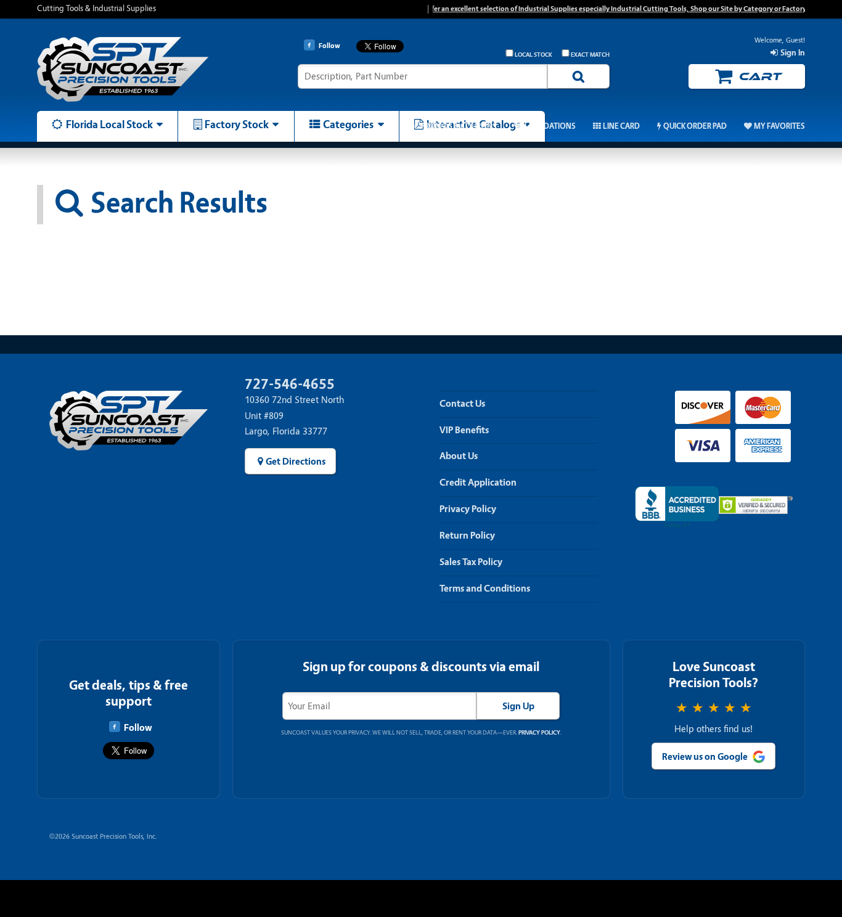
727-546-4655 (290, 384)
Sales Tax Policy (470, 562)
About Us (458, 456)
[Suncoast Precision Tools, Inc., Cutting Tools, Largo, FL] (677, 507)
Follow (138, 727)
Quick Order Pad (694, 126)
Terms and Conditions (484, 588)
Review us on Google (705, 756)
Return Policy (467, 535)
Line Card (621, 126)
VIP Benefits (464, 430)
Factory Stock (237, 124)
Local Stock (533, 55)
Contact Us (462, 403)
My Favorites (779, 126)
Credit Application (478, 482)
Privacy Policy (467, 509)
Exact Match (590, 55)
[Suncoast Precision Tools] (128, 69)
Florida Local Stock (109, 124)
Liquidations (550, 126)
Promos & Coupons (458, 126)
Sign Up (518, 706)
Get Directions (295, 461)
